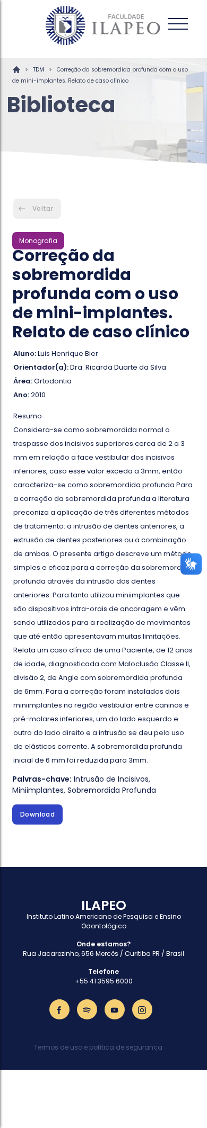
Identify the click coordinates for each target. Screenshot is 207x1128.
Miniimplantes (38, 790)
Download (37, 814)
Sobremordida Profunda (111, 790)
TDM (38, 70)
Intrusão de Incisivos (111, 779)
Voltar (42, 208)
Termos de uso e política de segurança (98, 1047)
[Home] (103, 25)
